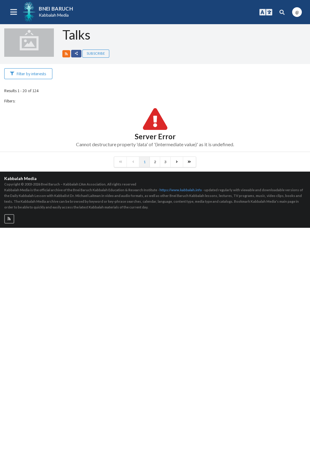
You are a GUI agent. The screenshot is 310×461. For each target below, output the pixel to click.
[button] (66, 53)
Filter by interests (31, 73)
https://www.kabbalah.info (181, 190)
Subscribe (96, 53)
